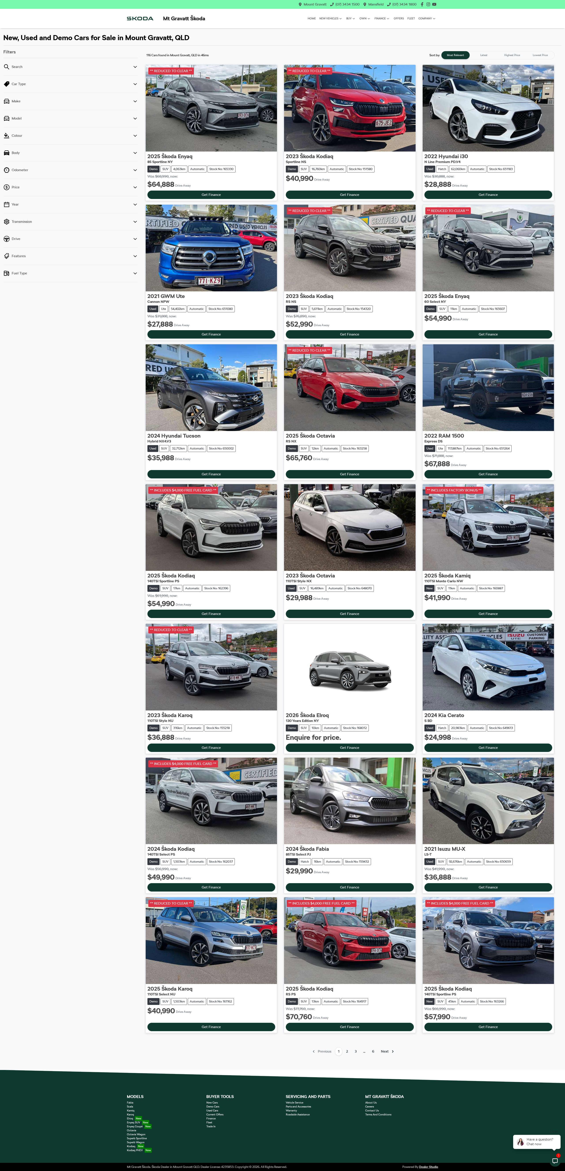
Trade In (211, 1126)
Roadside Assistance (298, 1114)
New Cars (212, 1102)
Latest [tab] (484, 55)
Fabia (130, 1102)
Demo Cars (212, 1106)
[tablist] (498, 55)
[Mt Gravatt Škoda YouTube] (435, 4)
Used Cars (212, 1110)
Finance (380, 18)
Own (363, 18)
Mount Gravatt (315, 4)
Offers (399, 18)
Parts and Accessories (298, 1106)
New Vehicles (328, 18)
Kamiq (130, 1110)
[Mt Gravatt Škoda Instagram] (429, 4)
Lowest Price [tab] (540, 55)
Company (425, 18)
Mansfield (376, 4)
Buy (349, 18)
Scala (130, 1106)
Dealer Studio (428, 1167)
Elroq (130, 1118)
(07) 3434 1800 (404, 4)
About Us (371, 1102)
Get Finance (211, 195)
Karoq (130, 1114)
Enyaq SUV (133, 1122)
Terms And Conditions (378, 1114)
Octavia (131, 1130)
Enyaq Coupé (135, 1126)
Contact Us (372, 1110)
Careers (369, 1106)
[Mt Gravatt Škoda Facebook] (423, 4)
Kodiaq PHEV (135, 1150)
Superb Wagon (136, 1142)
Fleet (411, 18)
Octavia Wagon (136, 1134)
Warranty (291, 1110)
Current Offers (214, 1114)
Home (312, 18)
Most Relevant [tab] (455, 55)
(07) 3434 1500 (347, 4)
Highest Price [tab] (512, 55)
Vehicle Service (294, 1102)
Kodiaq (131, 1146)
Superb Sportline (137, 1138)
